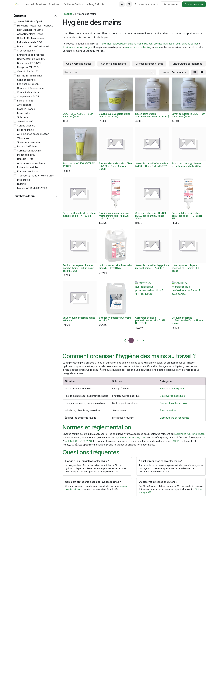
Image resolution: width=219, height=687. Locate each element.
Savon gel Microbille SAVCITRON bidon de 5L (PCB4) (188, 115)
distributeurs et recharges (77, 47)
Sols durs (22, 117)
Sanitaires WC (25, 121)
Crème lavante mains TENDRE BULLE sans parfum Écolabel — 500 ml (151, 216)
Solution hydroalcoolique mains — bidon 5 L (115, 319)
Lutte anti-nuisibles (27, 167)
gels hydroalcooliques (114, 43)
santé (157, 47)
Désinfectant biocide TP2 (31, 58)
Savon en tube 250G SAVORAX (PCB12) (78, 165)
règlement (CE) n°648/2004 (130, 437)
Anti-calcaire (24, 104)
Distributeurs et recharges (174, 417)
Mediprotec (23, 179)
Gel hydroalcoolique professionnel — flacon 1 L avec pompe (188, 320)
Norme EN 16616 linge (29, 75)
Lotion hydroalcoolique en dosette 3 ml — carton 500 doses (185, 268)
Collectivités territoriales (30, 38)
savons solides (190, 43)
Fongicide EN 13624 (28, 67)
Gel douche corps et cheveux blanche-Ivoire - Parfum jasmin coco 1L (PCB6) (78, 268)
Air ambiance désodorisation (33, 133)
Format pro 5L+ (26, 100)
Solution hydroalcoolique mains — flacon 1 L (79, 319)
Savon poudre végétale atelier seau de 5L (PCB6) (114, 115)
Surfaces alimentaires (29, 142)
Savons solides (168, 410)
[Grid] (194, 72)
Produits (67, 13)
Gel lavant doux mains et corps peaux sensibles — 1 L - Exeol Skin (187, 216)
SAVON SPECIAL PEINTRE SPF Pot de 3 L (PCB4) (78, 115)
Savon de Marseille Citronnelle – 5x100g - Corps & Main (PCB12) (151, 165)
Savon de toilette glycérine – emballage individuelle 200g (186, 165)
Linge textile (23, 113)
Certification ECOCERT (30, 150)
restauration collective (137, 47)
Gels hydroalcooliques (172, 395)
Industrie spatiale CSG (29, 42)
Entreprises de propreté (30, 54)
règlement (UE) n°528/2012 (189, 433)
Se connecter (171, 4)
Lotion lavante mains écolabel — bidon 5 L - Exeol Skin (115, 266)
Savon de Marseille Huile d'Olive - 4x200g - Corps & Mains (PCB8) (115, 166)
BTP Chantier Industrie (30, 29)
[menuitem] (29, 4)
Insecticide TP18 (26, 154)
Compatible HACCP (28, 96)
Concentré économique (30, 88)
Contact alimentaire (28, 92)
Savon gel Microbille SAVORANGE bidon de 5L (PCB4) (152, 115)
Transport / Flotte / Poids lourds (35, 175)
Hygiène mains (25, 129)
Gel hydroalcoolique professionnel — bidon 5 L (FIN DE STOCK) (151, 320)
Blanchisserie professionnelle (33, 46)
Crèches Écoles (26, 50)
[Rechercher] (152, 72)
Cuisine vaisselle (26, 125)
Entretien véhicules (28, 171)
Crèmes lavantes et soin (173, 403)
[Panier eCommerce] (122, 4)
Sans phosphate (26, 79)
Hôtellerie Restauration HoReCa (35, 25)
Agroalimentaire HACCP (30, 33)
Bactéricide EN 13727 (29, 63)
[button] (129, 4)
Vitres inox (23, 138)
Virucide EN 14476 (27, 71)
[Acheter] (111, 157)
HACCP (174, 441)
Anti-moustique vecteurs (31, 163)
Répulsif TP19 (25, 158)
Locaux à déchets (27, 146)
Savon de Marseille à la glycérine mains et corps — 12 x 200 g (152, 266)
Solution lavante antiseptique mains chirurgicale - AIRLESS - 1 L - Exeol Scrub (115, 216)
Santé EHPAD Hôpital (29, 21)
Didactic (21, 183)
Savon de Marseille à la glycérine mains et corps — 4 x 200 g (79, 214)
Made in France (26, 108)
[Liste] (202, 72)
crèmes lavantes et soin (167, 43)
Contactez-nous (194, 4)
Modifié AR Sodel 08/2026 (32, 188)
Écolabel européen (28, 83)
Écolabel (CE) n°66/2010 (78, 441)
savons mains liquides (140, 43)
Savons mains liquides (172, 388)
